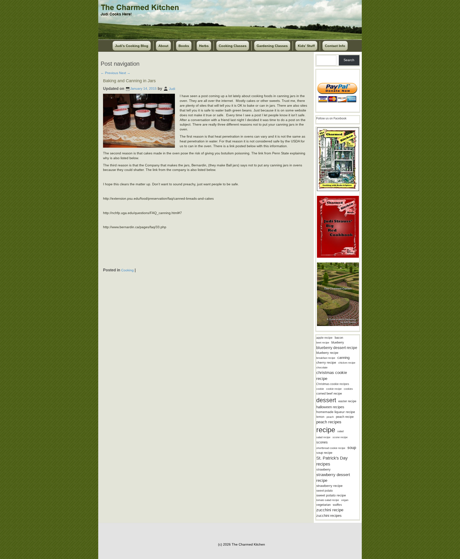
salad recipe (323, 437)
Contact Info (335, 46)
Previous (109, 73)
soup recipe (324, 452)
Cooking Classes (233, 46)
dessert (326, 400)
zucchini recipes (329, 515)
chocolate (322, 367)
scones (322, 442)
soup (351, 447)
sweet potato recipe (331, 495)
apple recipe (324, 337)
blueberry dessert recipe (336, 347)
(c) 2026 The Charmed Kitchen (241, 544)
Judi (172, 88)
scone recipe (340, 437)
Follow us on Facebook (331, 118)
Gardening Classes (272, 46)
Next (124, 73)
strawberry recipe (329, 486)
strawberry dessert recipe (333, 477)
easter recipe (347, 401)
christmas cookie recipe (331, 375)
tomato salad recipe (327, 500)
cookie (320, 388)
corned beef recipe (329, 393)
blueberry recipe (327, 353)
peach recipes (328, 422)
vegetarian (323, 505)
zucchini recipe (329, 510)
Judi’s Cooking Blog (131, 46)
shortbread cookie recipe (330, 448)
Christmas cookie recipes (332, 384)
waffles (337, 505)
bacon (339, 337)
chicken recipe (346, 362)
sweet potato (324, 490)
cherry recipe (326, 362)
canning (343, 358)
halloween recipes (330, 407)
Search (349, 60)
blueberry (337, 342)
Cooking (127, 270)
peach (330, 416)
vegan (344, 500)
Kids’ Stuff (306, 46)
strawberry (323, 469)
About (163, 46)
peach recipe (345, 417)
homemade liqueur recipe (335, 412)
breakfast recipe (325, 357)
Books (183, 46)
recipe (325, 430)
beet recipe (322, 342)
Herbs (204, 46)
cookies (348, 388)
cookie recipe (334, 388)
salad (340, 431)
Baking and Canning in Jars (129, 80)
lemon (320, 417)
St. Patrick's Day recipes (332, 461)
